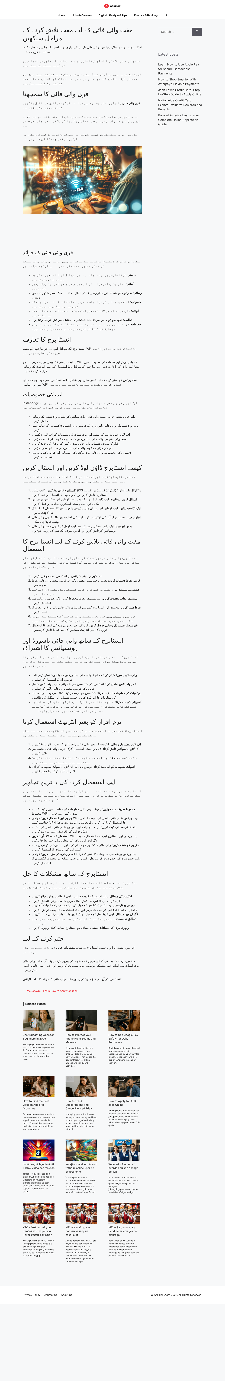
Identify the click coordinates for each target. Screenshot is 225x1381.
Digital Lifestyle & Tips (113, 15)
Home (61, 15)
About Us (66, 1295)
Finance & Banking (146, 15)
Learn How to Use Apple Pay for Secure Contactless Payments (178, 69)
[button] (166, 15)
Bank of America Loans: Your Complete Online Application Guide (178, 120)
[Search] (197, 32)
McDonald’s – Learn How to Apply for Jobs (52, 990)
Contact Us (50, 1295)
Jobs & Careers (82, 15)
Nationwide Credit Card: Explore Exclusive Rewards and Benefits (180, 105)
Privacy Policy (31, 1295)
